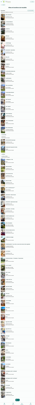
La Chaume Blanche (9, 21)
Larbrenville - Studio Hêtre (10, 50)
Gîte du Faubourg (9, 113)
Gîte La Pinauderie (9, 223)
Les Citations (8, 251)
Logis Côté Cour (8, 328)
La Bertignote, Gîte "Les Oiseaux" (11, 378)
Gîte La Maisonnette (9, 127)
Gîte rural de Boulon (9, 85)
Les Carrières (8, 364)
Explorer (3, 4)
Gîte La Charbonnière (9, 120)
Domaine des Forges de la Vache (11, 147)
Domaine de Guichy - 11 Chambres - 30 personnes (14, 258)
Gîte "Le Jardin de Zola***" (10, 187)
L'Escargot (7, 335)
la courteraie (4, 134)
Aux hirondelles (8, 300)
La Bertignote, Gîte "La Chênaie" (11, 371)
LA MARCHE (8, 64)
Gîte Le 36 (7, 57)
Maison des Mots (9, 166)
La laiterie (3, 154)
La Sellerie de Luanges (9, 237)
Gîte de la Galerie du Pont (10, 230)
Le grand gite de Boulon (10, 92)
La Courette (8, 385)
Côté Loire (7, 293)
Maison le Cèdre (8, 180)
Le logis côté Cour (9, 279)
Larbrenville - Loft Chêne (10, 208)
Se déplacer (22, 404)
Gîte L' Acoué (8, 272)
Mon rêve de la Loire (9, 173)
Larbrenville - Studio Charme (11, 194)
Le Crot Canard (8, 265)
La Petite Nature (8, 78)
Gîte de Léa (8, 314)
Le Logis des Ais (8, 392)
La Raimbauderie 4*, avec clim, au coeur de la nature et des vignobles (18, 244)
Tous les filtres (31, 10)
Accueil (4, 404)
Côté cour (7, 35)
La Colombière (8, 357)
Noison (7, 350)
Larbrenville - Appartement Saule (11, 201)
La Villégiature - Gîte (9, 159)
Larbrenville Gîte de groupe (10, 140)
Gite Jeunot (8, 307)
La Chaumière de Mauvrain (10, 71)
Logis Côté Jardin (9, 286)
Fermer (33, 1)
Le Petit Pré (8, 28)
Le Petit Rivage (8, 43)
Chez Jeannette (8, 14)
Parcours (13, 404)
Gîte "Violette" (8, 106)
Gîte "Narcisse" (8, 99)
